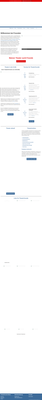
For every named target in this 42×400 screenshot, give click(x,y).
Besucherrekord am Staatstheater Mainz (7, 190)
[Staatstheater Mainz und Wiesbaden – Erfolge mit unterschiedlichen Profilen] (10, 154)
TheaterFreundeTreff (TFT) (33, 96)
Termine (28, 28)
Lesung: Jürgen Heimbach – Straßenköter (33, 110)
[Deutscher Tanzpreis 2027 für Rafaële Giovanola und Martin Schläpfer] (10, 168)
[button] (25, 28)
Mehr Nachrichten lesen (10, 193)
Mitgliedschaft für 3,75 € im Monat (26, 0)
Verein (14, 101)
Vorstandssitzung (31, 73)
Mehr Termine (31, 121)
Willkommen (11, 28)
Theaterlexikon (19, 28)
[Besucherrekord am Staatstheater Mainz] (10, 183)
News (15, 28)
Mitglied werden (10, 114)
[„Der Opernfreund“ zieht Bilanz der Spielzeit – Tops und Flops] (10, 137)
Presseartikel (16, 103)
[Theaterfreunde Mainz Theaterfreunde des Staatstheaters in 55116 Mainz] (21, 14)
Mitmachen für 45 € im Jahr (21, 61)
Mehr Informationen (31, 91)
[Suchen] (36, 28)
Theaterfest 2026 (31, 83)
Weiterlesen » (32, 89)
